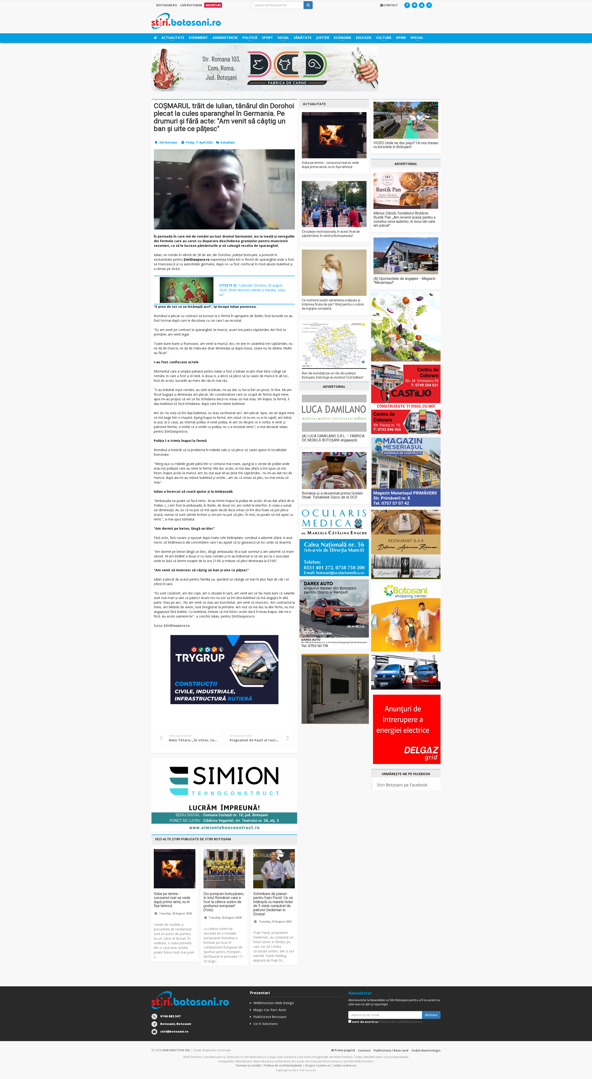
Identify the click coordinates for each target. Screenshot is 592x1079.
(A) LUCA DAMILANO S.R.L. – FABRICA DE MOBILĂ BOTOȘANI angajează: (333, 438)
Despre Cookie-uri (317, 1065)
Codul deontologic (426, 1050)
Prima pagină (344, 1050)
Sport (267, 37)
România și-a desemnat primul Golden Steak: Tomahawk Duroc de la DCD (332, 495)
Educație (363, 37)
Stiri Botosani (168, 142)
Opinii (401, 37)
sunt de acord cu (387, 1022)
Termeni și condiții (248, 1065)
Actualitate (227, 142)
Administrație (225, 37)
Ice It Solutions (265, 1023)
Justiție (322, 37)
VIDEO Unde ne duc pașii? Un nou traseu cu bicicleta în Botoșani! (405, 145)
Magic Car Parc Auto (269, 1010)
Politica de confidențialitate (401, 1022)
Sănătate (302, 37)
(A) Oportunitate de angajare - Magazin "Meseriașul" (404, 280)
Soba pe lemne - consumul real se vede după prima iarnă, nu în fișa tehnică (172, 900)
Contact (364, 1050)
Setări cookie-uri (344, 1065)
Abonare (431, 1015)
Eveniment (198, 37)
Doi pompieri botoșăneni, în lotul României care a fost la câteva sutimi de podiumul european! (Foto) (224, 902)
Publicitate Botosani (270, 1017)
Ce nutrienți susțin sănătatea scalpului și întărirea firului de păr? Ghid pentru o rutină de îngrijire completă (333, 304)
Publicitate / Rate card (391, 1050)
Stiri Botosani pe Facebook (402, 785)
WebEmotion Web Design (273, 1003)
